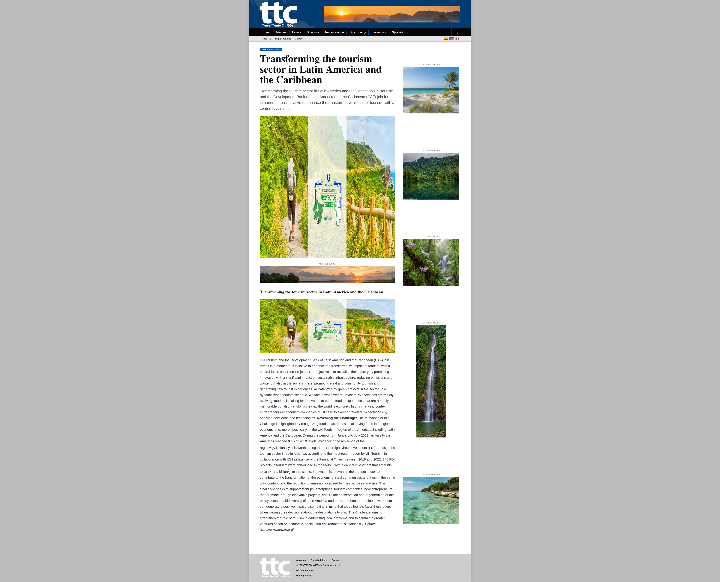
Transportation (334, 32)
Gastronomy (358, 32)
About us (266, 38)
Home (266, 32)
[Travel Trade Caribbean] (279, 13)
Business (313, 32)
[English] (451, 38)
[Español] (445, 38)
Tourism (281, 32)
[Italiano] (457, 38)
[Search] (456, 32)
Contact (299, 38)
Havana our (378, 32)
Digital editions (283, 38)
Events (296, 32)
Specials (397, 32)
